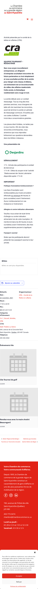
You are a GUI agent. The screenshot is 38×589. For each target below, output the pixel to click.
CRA (1, 321)
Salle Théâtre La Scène (8, 327)
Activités (12, 318)
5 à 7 (1, 318)
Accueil (6, 318)
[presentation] (18, 363)
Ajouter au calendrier (12, 283)
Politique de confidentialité (18, 586)
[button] (35, 552)
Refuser (19, 582)
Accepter (19, 576)
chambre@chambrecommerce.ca (17, 517)
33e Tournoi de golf (8, 379)
